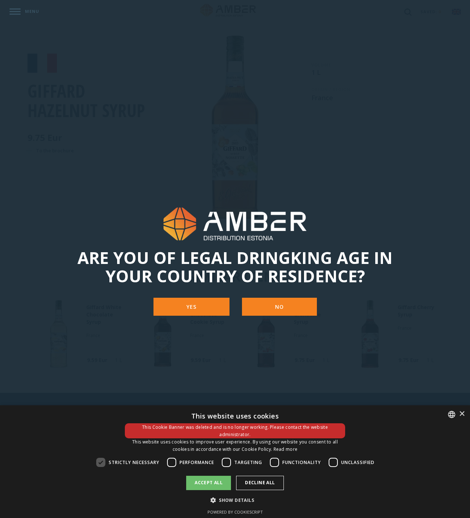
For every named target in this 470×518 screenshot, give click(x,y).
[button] (235, 500)
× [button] (461, 414)
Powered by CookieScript (235, 512)
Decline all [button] (260, 482)
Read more (286, 449)
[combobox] (451, 414)
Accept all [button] (209, 482)
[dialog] (235, 461)
